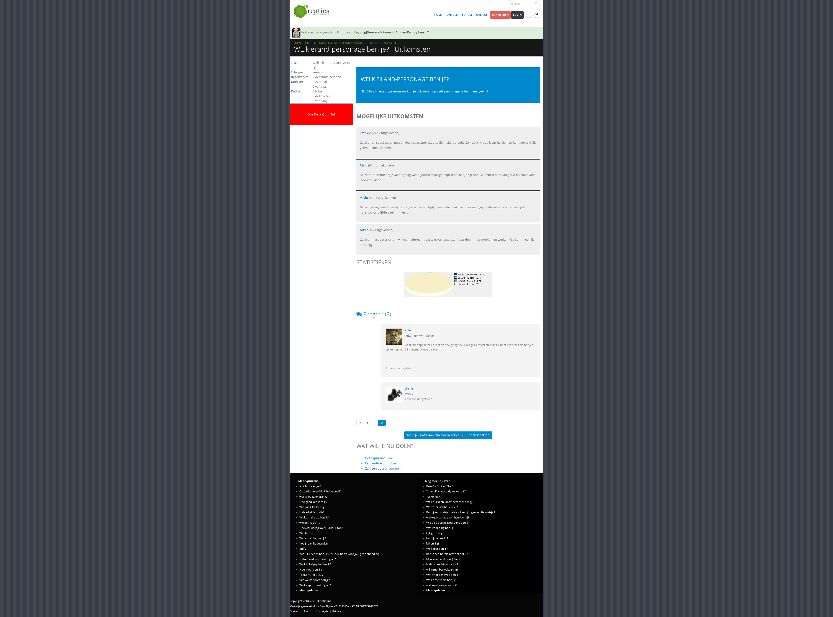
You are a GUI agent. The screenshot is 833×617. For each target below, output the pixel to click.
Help (307, 611)
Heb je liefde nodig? (312, 512)
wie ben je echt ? (309, 523)
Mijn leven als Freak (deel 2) (443, 559)
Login (517, 15)
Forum (467, 15)
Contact (295, 611)
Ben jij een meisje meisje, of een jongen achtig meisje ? (460, 512)
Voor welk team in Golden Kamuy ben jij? (398, 32)
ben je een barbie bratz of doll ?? (447, 554)
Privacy (337, 611)
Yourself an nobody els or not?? (446, 491)
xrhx (408, 330)
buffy (302, 549)
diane (409, 388)
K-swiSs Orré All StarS (439, 486)
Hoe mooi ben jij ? (310, 569)
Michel (364, 198)
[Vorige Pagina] (367, 423)
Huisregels (321, 611)
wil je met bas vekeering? (442, 569)
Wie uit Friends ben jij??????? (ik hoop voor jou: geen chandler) (339, 554)
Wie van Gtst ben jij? (312, 507)
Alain (363, 165)
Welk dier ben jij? (437, 549)
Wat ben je (306, 533)
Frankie (365, 133)
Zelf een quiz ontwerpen (383, 468)
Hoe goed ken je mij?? (313, 502)
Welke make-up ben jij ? (314, 517)
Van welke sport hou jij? (314, 580)
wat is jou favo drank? (313, 497)
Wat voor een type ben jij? (443, 575)
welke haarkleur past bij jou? (317, 559)
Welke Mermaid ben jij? (441, 580)
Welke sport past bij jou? (315, 585)
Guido (364, 230)
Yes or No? (433, 497)
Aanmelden (500, 15)
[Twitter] (536, 14)
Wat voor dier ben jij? (312, 538)
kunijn (317, 72)
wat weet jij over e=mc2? (441, 585)
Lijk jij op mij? (434, 533)
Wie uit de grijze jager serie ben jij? (448, 523)
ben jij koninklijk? (437, 538)
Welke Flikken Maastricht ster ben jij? (450, 502)
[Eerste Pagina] (360, 423)
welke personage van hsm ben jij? (447, 517)
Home (438, 15)
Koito (305, 32)
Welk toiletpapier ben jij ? (315, 564)
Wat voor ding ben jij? (440, 528)
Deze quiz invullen (378, 458)
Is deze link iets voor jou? (442, 564)
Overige (482, 15)
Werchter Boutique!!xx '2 (442, 507)
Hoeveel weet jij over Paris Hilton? (321, 528)
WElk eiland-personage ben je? (355, 42)
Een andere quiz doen (381, 463)
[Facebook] (529, 14)
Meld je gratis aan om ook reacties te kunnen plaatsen (448, 435)
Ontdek (452, 15)
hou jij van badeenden (313, 543)
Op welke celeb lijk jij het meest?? (320, 491)
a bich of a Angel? (310, 486)
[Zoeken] (536, 3)
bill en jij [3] (433, 543)
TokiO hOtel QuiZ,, (311, 575)
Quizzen (324, 42)
